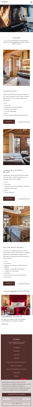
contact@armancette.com (16, 342)
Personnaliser (16, 399)
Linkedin (16, 358)
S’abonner (16, 372)
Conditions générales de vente (16, 369)
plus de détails (24, 121)
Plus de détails (24, 283)
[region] (16, 393)
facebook (16, 351)
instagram (16, 347)
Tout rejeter (16, 403)
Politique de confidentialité (16, 362)
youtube (16, 354)
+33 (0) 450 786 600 (18, 343)
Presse (16, 376)
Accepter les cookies (16, 394)
